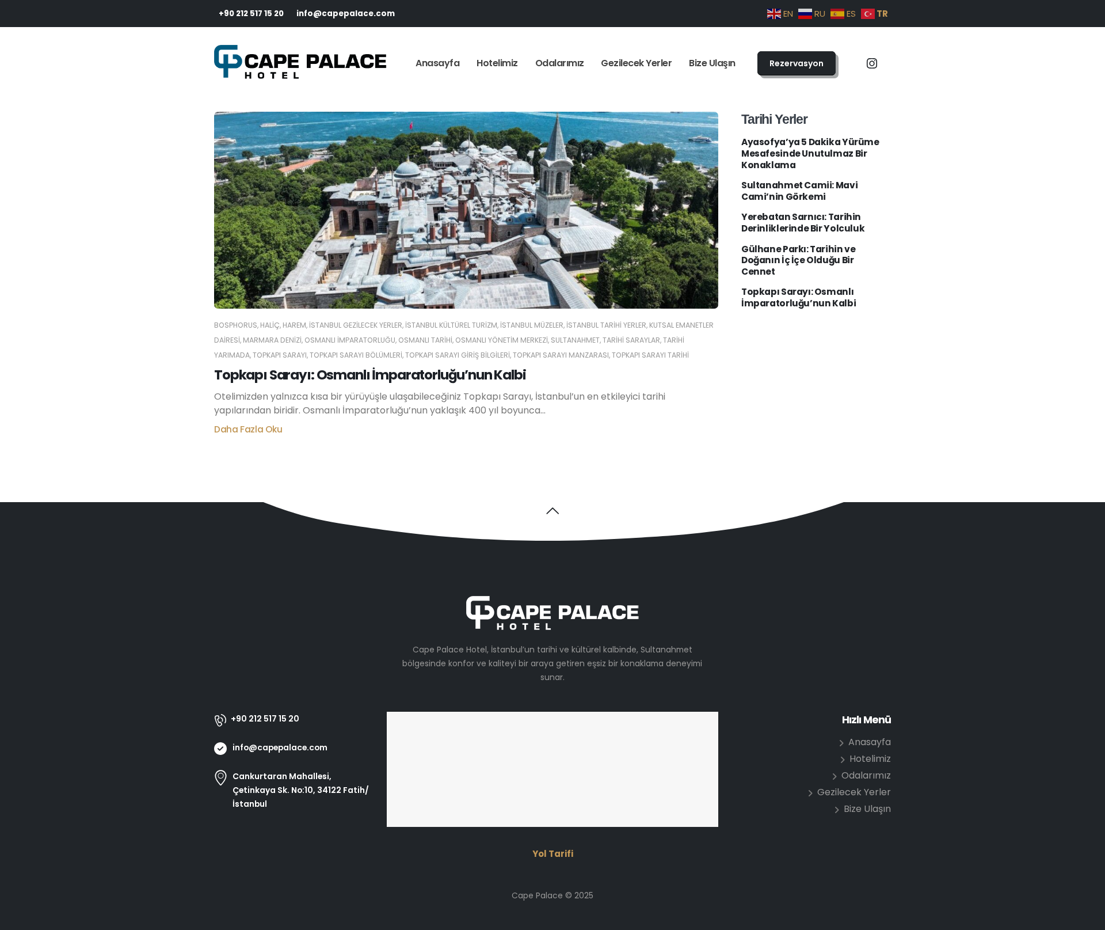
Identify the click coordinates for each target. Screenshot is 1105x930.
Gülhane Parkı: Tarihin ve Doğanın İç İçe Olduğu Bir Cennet (798, 261)
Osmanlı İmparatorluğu (349, 340)
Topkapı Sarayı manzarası (561, 355)
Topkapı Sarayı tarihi (650, 355)
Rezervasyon (796, 63)
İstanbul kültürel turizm (451, 325)
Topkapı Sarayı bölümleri (356, 355)
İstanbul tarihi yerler (606, 325)
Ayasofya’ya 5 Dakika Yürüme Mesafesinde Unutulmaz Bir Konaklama (810, 153)
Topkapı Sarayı (280, 355)
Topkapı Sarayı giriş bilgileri (457, 355)
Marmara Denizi (272, 340)
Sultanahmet (575, 340)
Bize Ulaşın (712, 63)
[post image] (466, 210)
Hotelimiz (497, 63)
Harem (294, 325)
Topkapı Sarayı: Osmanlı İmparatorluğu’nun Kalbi (370, 375)
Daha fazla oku (248, 429)
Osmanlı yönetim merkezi (501, 340)
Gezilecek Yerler (636, 63)
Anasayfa (437, 63)
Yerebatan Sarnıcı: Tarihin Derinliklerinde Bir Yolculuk (802, 222)
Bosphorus (235, 325)
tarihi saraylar (631, 340)
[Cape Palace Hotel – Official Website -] (300, 63)
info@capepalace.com (345, 13)
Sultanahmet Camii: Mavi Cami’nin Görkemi (799, 191)
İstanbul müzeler (531, 325)
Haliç (270, 325)
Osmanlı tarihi (425, 340)
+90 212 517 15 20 (251, 13)
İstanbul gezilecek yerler (355, 325)
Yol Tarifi (552, 854)
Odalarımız (559, 63)
